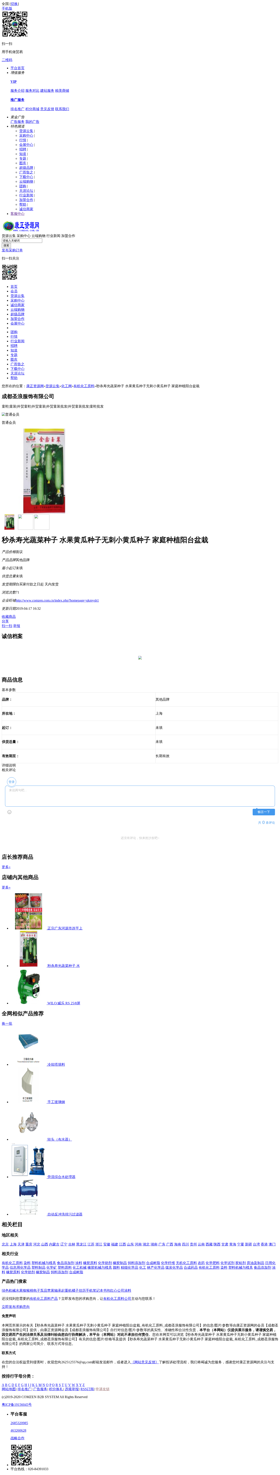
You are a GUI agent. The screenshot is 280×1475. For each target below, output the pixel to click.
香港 (264, 1244)
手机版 (7, 8)
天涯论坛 (26, 191)
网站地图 (9, 1389)
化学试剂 (227, 1263)
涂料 (78, 1263)
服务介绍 (17, 90)
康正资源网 (35, 386)
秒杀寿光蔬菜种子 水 (63, 966)
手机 (89, 1290)
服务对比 (32, 90)
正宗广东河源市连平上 (64, 928)
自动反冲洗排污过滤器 (64, 1214)
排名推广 (17, 109)
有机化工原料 (84, 386)
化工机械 (80, 1267)
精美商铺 (62, 90)
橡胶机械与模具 (100, 1267)
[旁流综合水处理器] (28, 1177)
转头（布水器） (59, 1139)
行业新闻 (26, 195)
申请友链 (103, 1389)
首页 (14, 286)
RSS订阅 (87, 1389)
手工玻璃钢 (56, 1102)
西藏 (209, 1244)
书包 (106, 1290)
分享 (5, 621)
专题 (22, 158)
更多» (6, 867)
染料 (27, 1263)
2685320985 (19, 1423)
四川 (185, 1244)
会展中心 (26, 145)
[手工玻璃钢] (28, 1102)
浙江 (98, 1244)
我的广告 (32, 122)
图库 (22, 163)
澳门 (272, 1244)
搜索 (6, 245)
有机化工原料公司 (117, 1298)
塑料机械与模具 (44, 1263)
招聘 (22, 149)
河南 (138, 1244)
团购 (22, 186)
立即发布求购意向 (16, 1307)
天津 (21, 1244)
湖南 (154, 1244)
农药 (201, 1263)
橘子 (75, 1290)
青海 (232, 1244)
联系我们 (62, 109)
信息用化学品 (20, 1267)
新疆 (248, 1244)
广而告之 (26, 172)
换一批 (7, 1023)
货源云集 (26, 131)
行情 (22, 140)
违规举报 (72, 1389)
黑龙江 (81, 1244)
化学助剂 (105, 1263)
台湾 (256, 1244)
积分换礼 (56, 1389)
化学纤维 (168, 1263)
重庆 (28, 1244)
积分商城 (32, 109)
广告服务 (17, 122)
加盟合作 (26, 200)
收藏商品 (9, 616)
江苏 (91, 1244)
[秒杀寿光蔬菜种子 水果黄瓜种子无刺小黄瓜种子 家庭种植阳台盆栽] (28, 966)
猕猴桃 (28, 1290)
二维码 (7, 60)
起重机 (66, 1290)
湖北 (146, 1244)
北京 (5, 1244)
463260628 (18, 1430)
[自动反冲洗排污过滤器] (28, 1214)
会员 (14, 291)
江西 (122, 1244)
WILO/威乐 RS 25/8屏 (63, 1003)
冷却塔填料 (56, 1064)
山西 (44, 1244)
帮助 (22, 204)
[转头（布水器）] (28, 1139)
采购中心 (26, 135)
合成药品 (191, 1267)
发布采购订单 (12, 250)
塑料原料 (65, 1267)
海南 (177, 1244)
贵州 (193, 1244)
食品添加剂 (65, 1263)
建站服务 (47, 90)
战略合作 (17, 1438)
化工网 (66, 386)
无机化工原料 (186, 1263)
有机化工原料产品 (44, 1298)
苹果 (50, 1290)
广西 (169, 1244)
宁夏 (240, 1244)
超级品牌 (26, 168)
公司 (120, 1290)
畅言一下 (264, 812)
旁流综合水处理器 (61, 1177)
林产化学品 (155, 1267)
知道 (22, 154)
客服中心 (17, 214)
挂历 (82, 1290)
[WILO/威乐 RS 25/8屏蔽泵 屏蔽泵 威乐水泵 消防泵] (28, 1003)
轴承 (57, 1290)
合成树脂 (153, 1263)
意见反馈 (47, 109)
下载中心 (26, 177)
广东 (161, 1244)
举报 (16, 626)
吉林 (71, 1244)
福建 (114, 1244)
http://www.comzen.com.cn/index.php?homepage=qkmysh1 (57, 600)
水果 (19, 1290)
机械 (12, 1290)
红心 (113, 1290)
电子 (36, 1290)
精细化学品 (129, 1267)
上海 (13, 1244)
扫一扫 (7, 626)
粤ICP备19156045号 (17, 1404)
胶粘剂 (240, 1263)
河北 (36, 1244)
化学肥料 (213, 1263)
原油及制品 (255, 1263)
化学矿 (51, 1267)
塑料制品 (39, 1267)
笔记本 (98, 1290)
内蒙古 (54, 1244)
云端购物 (26, 181)
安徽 (106, 1244)
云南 (201, 1244)
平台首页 (17, 68)
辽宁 (63, 1244)
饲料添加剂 (136, 1263)
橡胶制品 (120, 1263)
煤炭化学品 (174, 1267)
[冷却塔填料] (28, 1064)
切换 (14, 4)
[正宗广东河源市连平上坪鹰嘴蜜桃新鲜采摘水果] (28, 928)
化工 (142, 1267)
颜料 (116, 1267)
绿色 (5, 1290)
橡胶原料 (90, 1263)
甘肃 (224, 1244)
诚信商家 (26, 209)
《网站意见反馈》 (145, 1362)
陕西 (217, 1244)
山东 (130, 1244)
